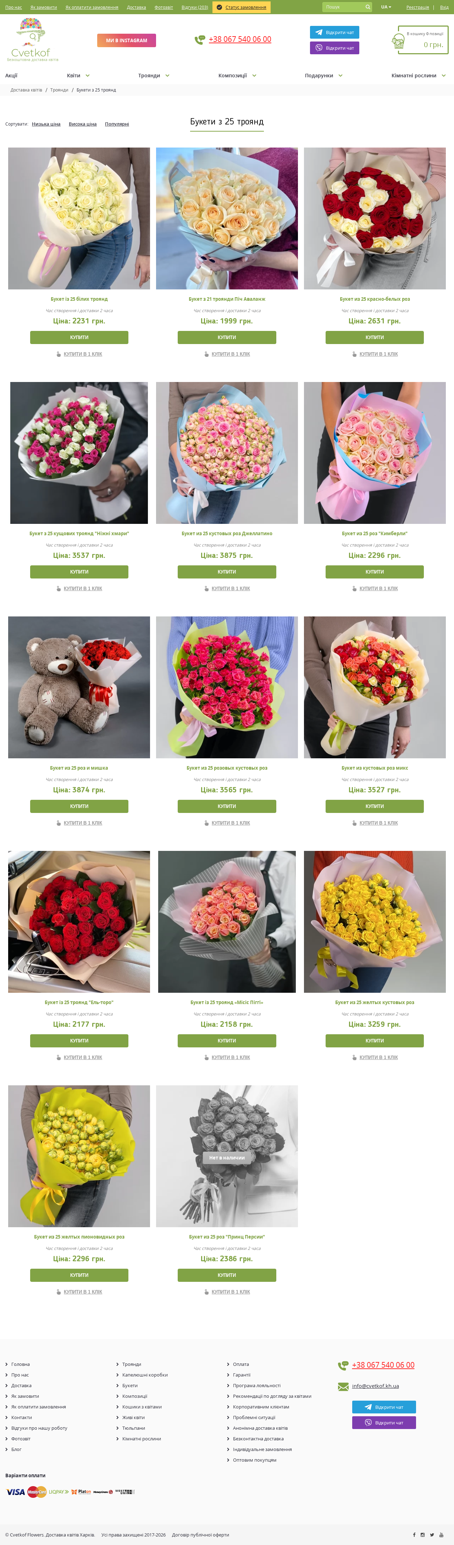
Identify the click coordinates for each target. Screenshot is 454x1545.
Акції (11, 75)
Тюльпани (133, 1428)
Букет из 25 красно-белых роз (375, 299)
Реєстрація (417, 7)
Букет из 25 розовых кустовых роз (227, 768)
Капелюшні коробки (145, 1375)
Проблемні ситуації (254, 1417)
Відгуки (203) (195, 7)
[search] (368, 6)
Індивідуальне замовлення (262, 1449)
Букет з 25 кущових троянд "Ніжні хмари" (79, 533)
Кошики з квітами (142, 1406)
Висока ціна (83, 124)
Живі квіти (133, 1417)
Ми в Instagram (126, 40)
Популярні (117, 124)
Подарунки (319, 75)
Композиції (232, 75)
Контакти (21, 1417)
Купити (79, 337)
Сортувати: (16, 124)
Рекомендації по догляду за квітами (272, 1396)
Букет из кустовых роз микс (375, 768)
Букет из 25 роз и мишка (79, 768)
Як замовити (44, 7)
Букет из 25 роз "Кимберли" (375, 533)
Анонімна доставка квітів (260, 1428)
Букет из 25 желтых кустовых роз (374, 1002)
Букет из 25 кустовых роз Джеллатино (227, 533)
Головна (20, 1364)
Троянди (149, 75)
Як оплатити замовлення (92, 7)
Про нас (13, 7)
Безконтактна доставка (258, 1438)
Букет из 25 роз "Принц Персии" (227, 1237)
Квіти (73, 75)
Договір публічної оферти (200, 1535)
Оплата (241, 1364)
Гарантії (241, 1375)
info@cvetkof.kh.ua (375, 1385)
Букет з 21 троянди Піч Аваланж (227, 299)
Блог (16, 1449)
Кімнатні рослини (414, 75)
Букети (130, 1385)
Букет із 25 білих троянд (79, 299)
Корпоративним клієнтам (261, 1406)
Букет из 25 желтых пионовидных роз (79, 1237)
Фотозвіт (164, 7)
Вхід (444, 7)
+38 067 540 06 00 (240, 39)
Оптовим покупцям (255, 1460)
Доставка (136, 7)
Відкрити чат (340, 32)
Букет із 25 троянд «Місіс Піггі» (226, 1002)
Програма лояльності (257, 1385)
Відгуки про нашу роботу (39, 1428)
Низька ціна (46, 124)
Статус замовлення (246, 7)
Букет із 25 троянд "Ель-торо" (79, 1002)
